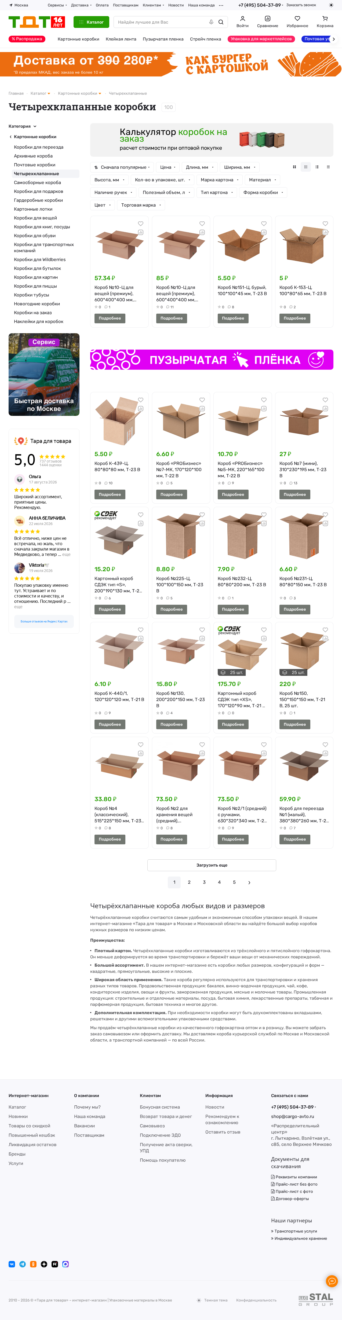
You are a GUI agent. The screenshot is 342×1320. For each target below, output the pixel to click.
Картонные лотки (33, 209)
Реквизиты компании (296, 1177)
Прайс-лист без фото (296, 1184)
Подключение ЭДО (160, 1135)
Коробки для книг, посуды (42, 226)
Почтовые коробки (34, 164)
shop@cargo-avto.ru (292, 1116)
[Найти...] (221, 22)
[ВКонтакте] (12, 1264)
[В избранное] (140, 223)
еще (66, 554)
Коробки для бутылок (37, 268)
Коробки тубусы (31, 295)
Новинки (18, 1116)
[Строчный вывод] (317, 167)
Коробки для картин (36, 277)
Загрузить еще (212, 865)
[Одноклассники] (33, 1264)
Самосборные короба (37, 182)
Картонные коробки (35, 136)
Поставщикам (89, 1135)
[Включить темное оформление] (331, 5)
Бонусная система (160, 1107)
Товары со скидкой (29, 1125)
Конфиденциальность (256, 1300)
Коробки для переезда (38, 147)
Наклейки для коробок (38, 321)
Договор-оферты (292, 1198)
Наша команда (89, 1116)
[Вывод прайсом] (328, 167)
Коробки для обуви (35, 235)
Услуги (16, 1163)
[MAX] (65, 1264)
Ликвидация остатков (33, 1144)
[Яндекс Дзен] (44, 1264)
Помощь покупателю (163, 1160)
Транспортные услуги (295, 1231)
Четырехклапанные (36, 173)
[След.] (249, 882)
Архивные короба (33, 156)
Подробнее (110, 318)
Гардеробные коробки (38, 200)
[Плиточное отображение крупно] (294, 167)
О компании (86, 1095)
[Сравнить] (140, 232)
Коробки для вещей (35, 218)
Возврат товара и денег (166, 1116)
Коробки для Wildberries (40, 259)
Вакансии (84, 1125)
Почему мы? (87, 1107)
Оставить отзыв (223, 1132)
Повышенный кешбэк (32, 1135)
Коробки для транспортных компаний (44, 247)
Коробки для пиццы (35, 286)
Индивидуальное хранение (300, 1238)
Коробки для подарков (38, 191)
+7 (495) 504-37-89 (259, 5)
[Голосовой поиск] (211, 22)
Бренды (17, 1154)
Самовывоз (152, 1125)
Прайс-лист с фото (294, 1191)
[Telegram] (22, 1264)
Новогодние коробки (37, 303)
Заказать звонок (301, 5)
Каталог (17, 1107)
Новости (214, 1107)
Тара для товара (50, 441)
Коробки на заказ (33, 312)
